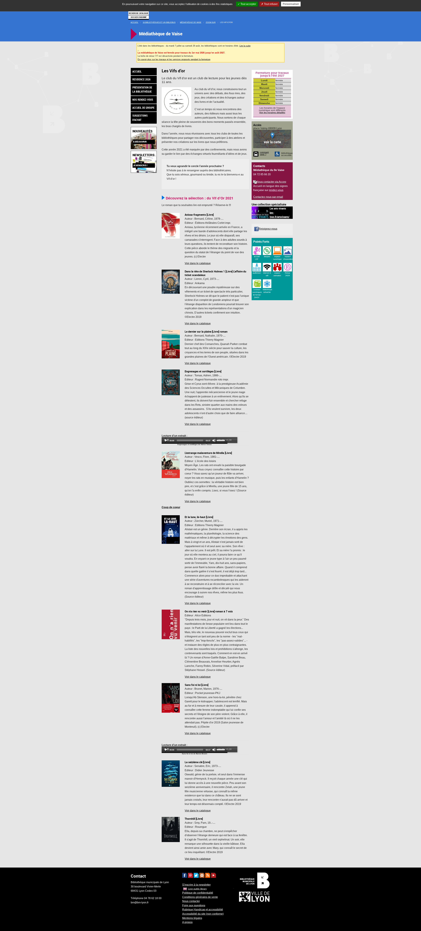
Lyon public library (197, 888)
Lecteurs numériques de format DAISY (257, 293)
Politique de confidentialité (197, 892)
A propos (187, 922)
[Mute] (214, 440)
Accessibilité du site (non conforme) (203, 913)
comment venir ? (264, 153)
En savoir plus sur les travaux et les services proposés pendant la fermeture (174, 59)
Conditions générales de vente (200, 897)
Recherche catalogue (138, 13)
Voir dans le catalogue (198, 263)
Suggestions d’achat (140, 118)
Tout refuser (270, 4)
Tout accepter (248, 4)
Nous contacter (191, 901)
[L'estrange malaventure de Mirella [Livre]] (171, 464)
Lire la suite (244, 46)
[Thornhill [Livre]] (171, 829)
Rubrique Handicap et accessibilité (202, 909)
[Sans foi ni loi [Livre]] (171, 697)
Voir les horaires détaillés (272, 112)
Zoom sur (211, 22)
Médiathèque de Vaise (190, 22)
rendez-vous (276, 190)
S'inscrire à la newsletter (196, 884)
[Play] (166, 440)
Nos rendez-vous (142, 99)
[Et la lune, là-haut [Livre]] (171, 529)
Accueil (134, 22)
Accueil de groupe (143, 107)
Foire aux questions (193, 905)
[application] (194, 440)
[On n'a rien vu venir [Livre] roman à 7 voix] (171, 624)
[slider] (221, 440)
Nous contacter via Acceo (271, 181)
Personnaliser (291, 4)
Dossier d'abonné (139, 17)
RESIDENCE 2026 (141, 79)
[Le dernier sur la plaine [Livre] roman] (171, 343)
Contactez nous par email (268, 196)
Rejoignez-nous (268, 228)
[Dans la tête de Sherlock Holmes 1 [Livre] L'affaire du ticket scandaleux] (171, 281)
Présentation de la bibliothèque (142, 90)
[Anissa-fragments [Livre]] (171, 225)
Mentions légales (192, 918)
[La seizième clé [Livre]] (171, 773)
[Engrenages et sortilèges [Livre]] (171, 382)
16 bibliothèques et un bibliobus (159, 22)
